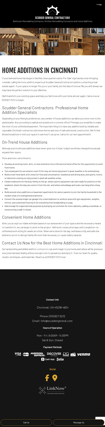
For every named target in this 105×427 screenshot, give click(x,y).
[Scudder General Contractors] (52, 10)
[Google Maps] (54, 378)
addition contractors (39, 249)
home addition (28, 82)
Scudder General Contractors (52, 18)
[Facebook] (47, 378)
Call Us (26, 422)
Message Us (78, 422)
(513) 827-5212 (57, 316)
